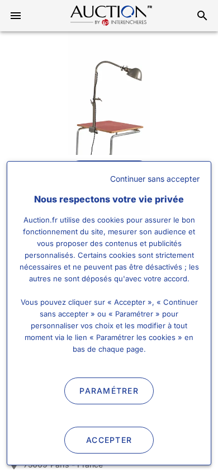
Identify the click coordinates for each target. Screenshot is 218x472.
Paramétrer (109, 390)
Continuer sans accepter (155, 178)
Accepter (109, 440)
